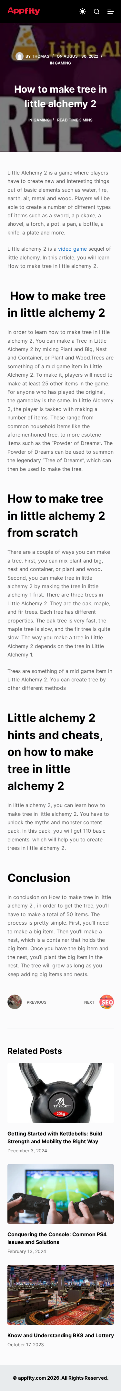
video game (72, 248)
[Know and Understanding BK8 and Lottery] (60, 1295)
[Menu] (110, 11)
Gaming (63, 63)
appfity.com (32, 1378)
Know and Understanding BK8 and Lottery (60, 1335)
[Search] (96, 11)
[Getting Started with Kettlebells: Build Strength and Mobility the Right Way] (60, 1093)
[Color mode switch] (82, 11)
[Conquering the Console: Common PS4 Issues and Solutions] (60, 1194)
